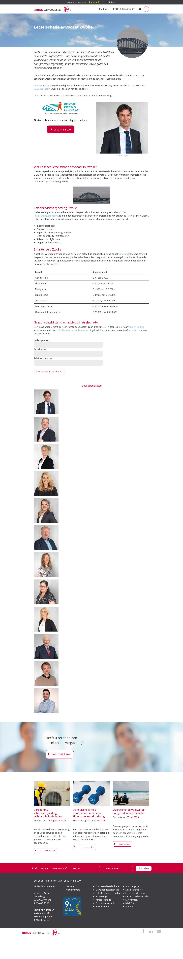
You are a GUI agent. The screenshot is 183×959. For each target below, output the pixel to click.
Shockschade (102, 906)
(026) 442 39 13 (41, 903)
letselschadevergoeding (46, 215)
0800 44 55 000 (136, 326)
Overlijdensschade (105, 903)
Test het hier (60, 754)
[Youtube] (159, 931)
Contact (103, 8)
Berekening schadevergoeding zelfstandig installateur (48, 813)
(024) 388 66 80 (41, 919)
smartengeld (125, 253)
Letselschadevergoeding (108, 893)
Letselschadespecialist (137, 896)
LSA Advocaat (132, 899)
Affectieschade (103, 899)
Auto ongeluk (132, 886)
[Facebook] (143, 931)
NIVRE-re (130, 903)
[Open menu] (146, 9)
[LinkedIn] (150, 931)
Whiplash (130, 906)
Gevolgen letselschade (107, 889)
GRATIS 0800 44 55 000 (123, 8)
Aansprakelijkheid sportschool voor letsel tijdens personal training (89, 813)
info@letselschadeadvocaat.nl (72, 330)
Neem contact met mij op (50, 371)
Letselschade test (134, 889)
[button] (60, 129)
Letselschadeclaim (135, 893)
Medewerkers (73, 889)
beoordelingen (91, 2)
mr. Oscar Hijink (122, 155)
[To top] (177, 953)
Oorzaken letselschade (107, 886)
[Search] (140, 9)
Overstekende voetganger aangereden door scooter (129, 811)
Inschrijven (144, 868)
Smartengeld (102, 896)
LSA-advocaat (41, 88)
